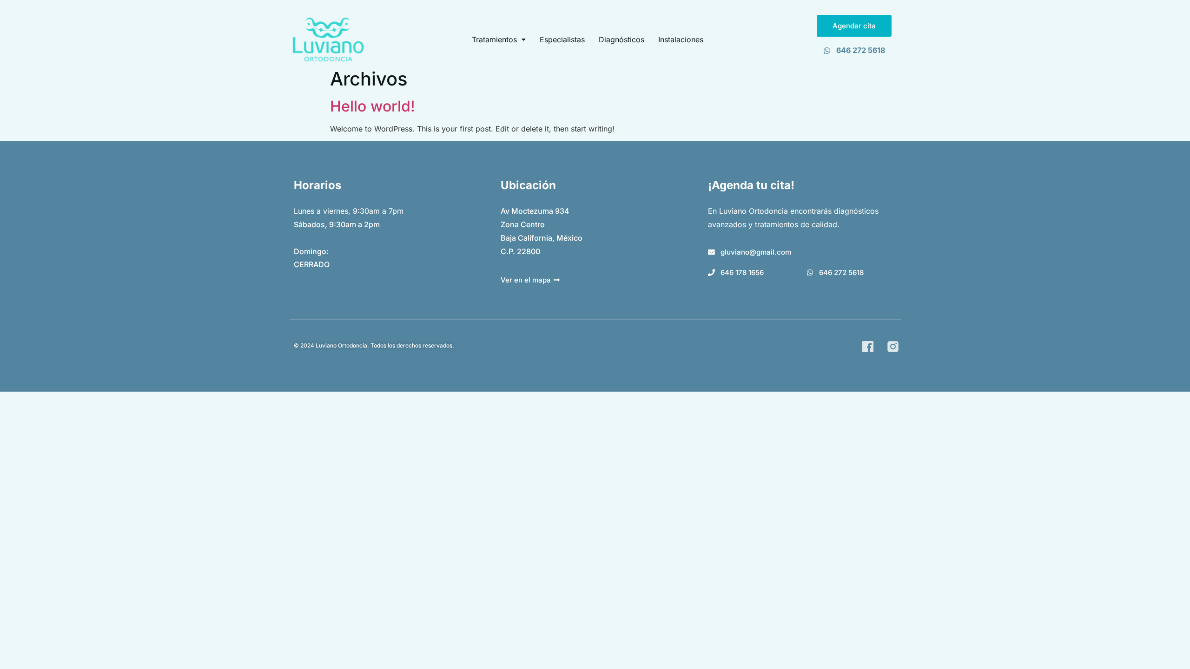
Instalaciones (680, 39)
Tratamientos (494, 39)
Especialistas (562, 39)
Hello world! (372, 106)
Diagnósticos (621, 39)
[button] (499, 39)
